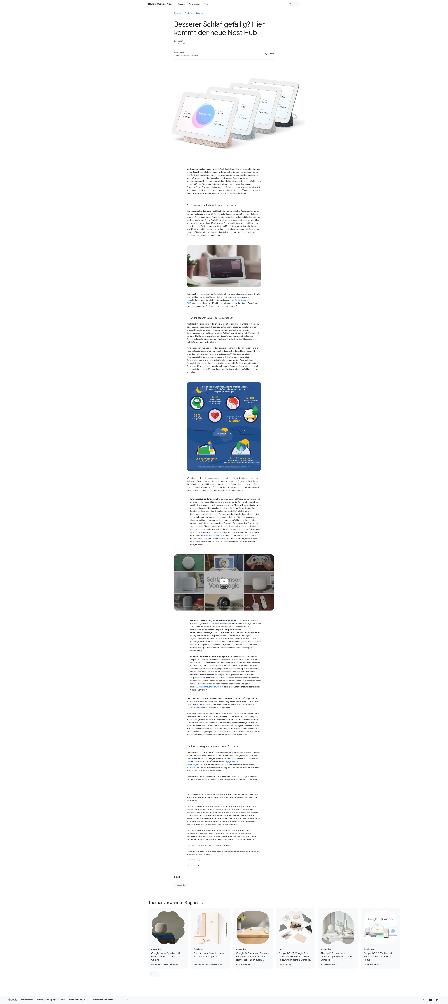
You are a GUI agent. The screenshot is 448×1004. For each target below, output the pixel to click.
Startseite (177, 13)
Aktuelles (170, 4)
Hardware (199, 13)
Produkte (182, 4)
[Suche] (290, 4)
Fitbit (242, 704)
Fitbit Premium (197, 707)
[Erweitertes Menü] (297, 4)
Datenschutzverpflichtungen (209, 687)
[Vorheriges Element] (151, 974)
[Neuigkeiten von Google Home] (157, 4)
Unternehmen (194, 4)
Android (207, 535)
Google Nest (181, 885)
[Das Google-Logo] (12, 999)
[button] (269, 54)
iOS (217, 535)
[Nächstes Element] (157, 974)
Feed (206, 4)
